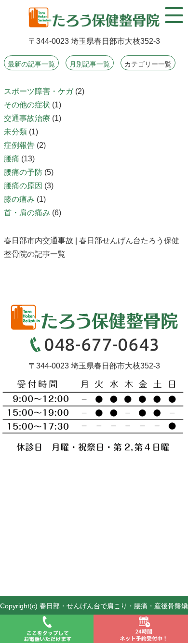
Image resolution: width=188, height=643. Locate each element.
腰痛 (11, 159)
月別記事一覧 (89, 64)
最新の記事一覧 (31, 64)
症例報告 (19, 145)
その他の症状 (27, 105)
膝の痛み (19, 199)
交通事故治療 (27, 118)
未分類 (15, 132)
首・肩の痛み (27, 213)
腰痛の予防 (23, 172)
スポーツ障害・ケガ (38, 91)
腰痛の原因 (23, 186)
